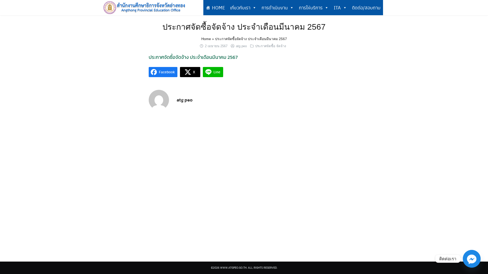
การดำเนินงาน (275, 7)
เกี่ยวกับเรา (240, 7)
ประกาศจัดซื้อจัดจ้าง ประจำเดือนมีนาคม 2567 (244, 26)
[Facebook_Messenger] (472, 259)
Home (206, 39)
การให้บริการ (311, 7)
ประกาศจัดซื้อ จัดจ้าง (270, 46)
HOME (218, 7)
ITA (337, 7)
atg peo (241, 46)
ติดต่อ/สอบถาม (366, 7)
